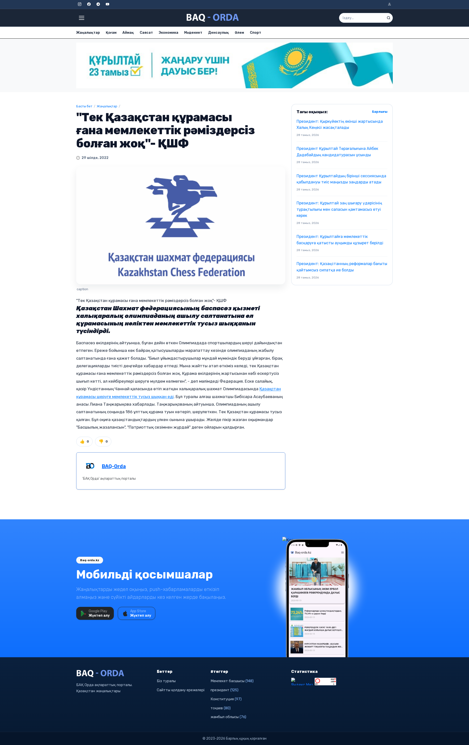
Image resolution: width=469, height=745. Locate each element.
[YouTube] (107, 4)
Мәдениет (193, 33)
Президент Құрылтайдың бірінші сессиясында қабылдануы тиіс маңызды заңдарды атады (341, 179)
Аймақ (128, 33)
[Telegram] (98, 4)
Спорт (255, 33)
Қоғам (111, 33)
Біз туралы (166, 681)
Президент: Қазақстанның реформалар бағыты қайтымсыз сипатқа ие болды (342, 266)
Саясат (146, 33)
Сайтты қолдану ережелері (180, 690)
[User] (389, 4)
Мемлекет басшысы (232, 681)
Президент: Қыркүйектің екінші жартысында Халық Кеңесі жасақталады (340, 124)
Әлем (239, 33)
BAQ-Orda (114, 466)
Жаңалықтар (88, 33)
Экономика (168, 33)
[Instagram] (79, 4)
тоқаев (221, 708)
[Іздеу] (389, 18)
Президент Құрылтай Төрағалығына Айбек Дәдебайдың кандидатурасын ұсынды (337, 151)
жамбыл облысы (228, 717)
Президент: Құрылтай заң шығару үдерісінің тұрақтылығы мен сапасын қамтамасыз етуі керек (339, 209)
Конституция (226, 699)
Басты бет (84, 106)
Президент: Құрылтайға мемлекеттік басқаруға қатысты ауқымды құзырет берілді (340, 239)
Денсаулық (218, 33)
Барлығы (379, 111)
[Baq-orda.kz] (113, 673)
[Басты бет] (213, 17)
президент (224, 690)
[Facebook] (88, 4)
